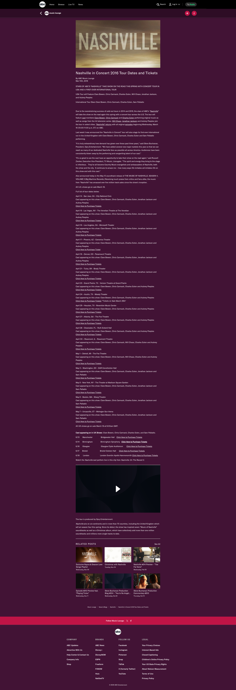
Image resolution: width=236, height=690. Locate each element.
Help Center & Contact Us (78, 655)
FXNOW (98, 669)
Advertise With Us (74, 650)
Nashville (154, 111)
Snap (121, 659)
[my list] (187, 13)
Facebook (123, 645)
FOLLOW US (124, 639)
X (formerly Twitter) (127, 669)
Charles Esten (128, 118)
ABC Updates (72, 645)
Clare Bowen (100, 118)
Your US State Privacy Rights (154, 664)
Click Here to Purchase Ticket (88, 249)
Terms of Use (147, 674)
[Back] (41, 13)
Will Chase (116, 121)
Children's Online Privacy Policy (155, 659)
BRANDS (99, 639)
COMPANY (72, 639)
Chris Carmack (112, 118)
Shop (69, 664)
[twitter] (127, 621)
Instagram (123, 650)
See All (157, 544)
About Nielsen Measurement (154, 669)
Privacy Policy (148, 678)
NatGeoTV (99, 678)
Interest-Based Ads (150, 650)
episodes (129, 124)
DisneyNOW (100, 655)
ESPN (97, 659)
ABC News (99, 645)
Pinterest (123, 655)
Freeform (99, 664)
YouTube (122, 674)
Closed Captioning (150, 655)
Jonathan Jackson (129, 121)
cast (84, 118)
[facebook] (131, 621)
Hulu (97, 674)
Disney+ (98, 650)
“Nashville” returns (103, 124)
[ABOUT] (194, 13)
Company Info (73, 659)
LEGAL (145, 639)
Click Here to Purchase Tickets (88, 206)
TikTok (121, 664)
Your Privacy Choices (151, 645)
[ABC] (42, 4)
